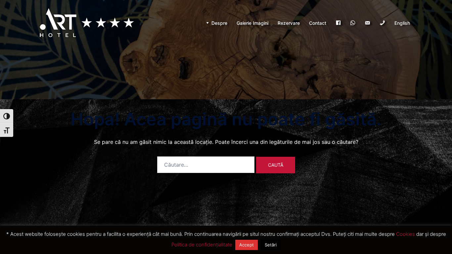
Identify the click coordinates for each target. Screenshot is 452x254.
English (402, 23)
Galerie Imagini (252, 23)
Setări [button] (271, 244)
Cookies (405, 234)
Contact (317, 23)
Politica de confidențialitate (201, 244)
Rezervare (289, 23)
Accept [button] (246, 244)
